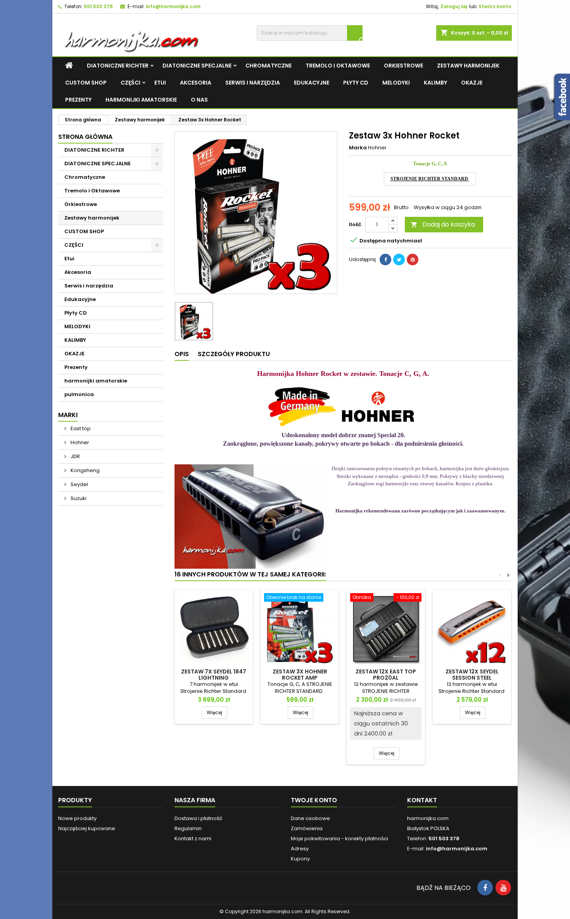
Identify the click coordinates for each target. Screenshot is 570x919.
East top (80, 428)
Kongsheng (84, 470)
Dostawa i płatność (198, 818)
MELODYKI (396, 83)
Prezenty (78, 100)
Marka (358, 147)
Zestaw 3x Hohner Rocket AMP (300, 675)
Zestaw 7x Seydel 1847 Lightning (213, 675)
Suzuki (77, 498)
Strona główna (85, 136)
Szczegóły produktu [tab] (234, 354)
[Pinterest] (412, 259)
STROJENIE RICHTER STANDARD (429, 179)
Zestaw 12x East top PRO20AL (386, 675)
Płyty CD (355, 83)
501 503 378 (98, 6)
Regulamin (188, 828)
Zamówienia (307, 828)
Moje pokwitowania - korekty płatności (339, 838)
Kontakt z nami (192, 838)
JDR (74, 456)
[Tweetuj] (399, 259)
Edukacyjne (311, 83)
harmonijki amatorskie (141, 100)
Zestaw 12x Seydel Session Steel (472, 675)
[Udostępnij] (385, 259)
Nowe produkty (77, 818)
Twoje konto (314, 800)
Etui (160, 83)
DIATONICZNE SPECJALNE (196, 65)
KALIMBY (435, 83)
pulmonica (79, 394)
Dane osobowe (310, 818)
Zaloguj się (453, 6)
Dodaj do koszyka (443, 224)
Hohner (79, 442)
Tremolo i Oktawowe (338, 65)
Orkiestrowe (403, 65)
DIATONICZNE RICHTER (118, 65)
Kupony (300, 858)
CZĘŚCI (130, 83)
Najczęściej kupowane (86, 828)
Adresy (300, 848)
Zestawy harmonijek (468, 65)
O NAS (199, 100)
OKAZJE (471, 83)
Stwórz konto (494, 6)
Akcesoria (195, 83)
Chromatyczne (268, 65)
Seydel (78, 484)
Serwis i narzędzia (252, 83)
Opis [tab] (181, 354)
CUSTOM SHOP (86, 83)
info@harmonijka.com (173, 6)
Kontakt (422, 800)
